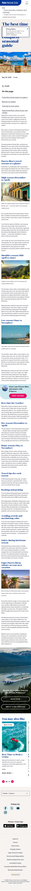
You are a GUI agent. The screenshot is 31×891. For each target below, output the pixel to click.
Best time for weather (9, 102)
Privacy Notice (10, 33)
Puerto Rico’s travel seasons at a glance (14, 97)
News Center (15, 846)
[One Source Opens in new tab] (15, 875)
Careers (15, 842)
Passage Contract (15, 849)
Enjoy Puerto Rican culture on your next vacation (15, 111)
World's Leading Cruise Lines (15, 860)
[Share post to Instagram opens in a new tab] (5, 812)
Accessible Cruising (15, 863)
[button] (15, 93)
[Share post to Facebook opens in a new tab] (5, 808)
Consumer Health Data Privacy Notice (15, 866)
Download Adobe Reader (15, 870)
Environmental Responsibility (15, 856)
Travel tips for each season (10, 106)
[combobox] (18, 793)
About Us (15, 839)
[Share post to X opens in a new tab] (12, 808)
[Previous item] (3, 781)
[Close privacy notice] (27, 28)
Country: (5, 793)
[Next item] (12, 781)
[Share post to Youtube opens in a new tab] (18, 808)
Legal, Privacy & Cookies (15, 853)
